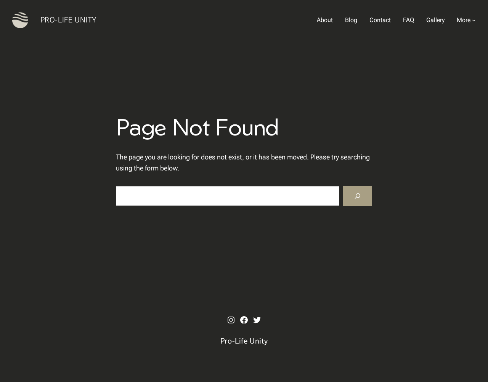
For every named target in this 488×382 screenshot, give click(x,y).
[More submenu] (474, 20)
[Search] (357, 196)
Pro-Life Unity (68, 19)
